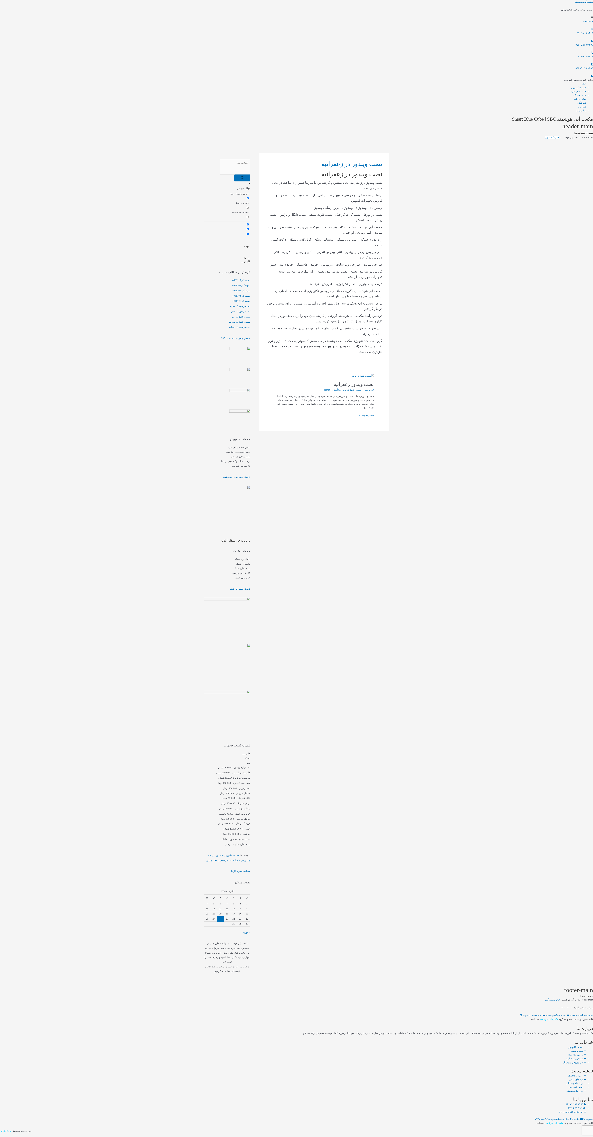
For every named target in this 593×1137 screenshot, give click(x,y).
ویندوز (209, 860)
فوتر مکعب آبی (552, 999)
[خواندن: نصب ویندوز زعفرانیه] (363, 375)
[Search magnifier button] (242, 177)
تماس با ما (581, 110)
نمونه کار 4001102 (241, 296)
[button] (578, 80)
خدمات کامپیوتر (578, 87)
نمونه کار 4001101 (241, 301)
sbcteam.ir (588, 21)
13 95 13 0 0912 (585, 33)
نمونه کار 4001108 (241, 285)
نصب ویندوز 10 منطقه (239, 327)
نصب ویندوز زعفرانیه (354, 384)
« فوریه (246, 932)
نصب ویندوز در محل (351, 390)
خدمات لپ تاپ (578, 91)
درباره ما (582, 106)
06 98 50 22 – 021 (561, 1007)
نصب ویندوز (368, 390)
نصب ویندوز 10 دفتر (240, 311)
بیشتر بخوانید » (366, 414)
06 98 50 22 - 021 (584, 45)
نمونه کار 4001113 (241, 280)
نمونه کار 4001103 (241, 290)
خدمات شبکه (579, 95)
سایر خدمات (580, 99)
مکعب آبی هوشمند (584, 2)
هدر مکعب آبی (552, 137)
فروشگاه (581, 103)
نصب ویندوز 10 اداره (240, 316)
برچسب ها (245, 855)
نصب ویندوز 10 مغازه (240, 306)
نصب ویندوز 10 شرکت (239, 322)
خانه (584, 83)
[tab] (227, 753)
